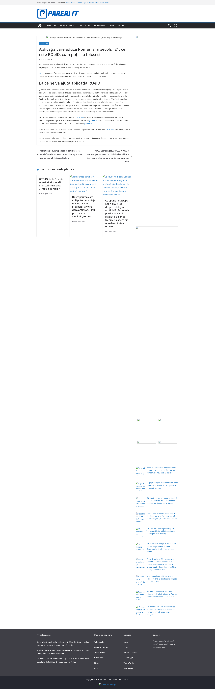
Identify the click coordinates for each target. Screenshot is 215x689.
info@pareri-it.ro (159, 647)
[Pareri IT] (40, 25)
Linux (111, 25)
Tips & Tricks (84, 25)
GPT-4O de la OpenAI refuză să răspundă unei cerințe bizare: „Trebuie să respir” (51, 183)
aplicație (110, 129)
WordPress (99, 25)
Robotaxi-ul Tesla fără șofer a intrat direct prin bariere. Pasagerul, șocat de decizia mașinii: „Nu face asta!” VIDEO (89, 3)
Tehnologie (50, 25)
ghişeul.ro (93, 120)
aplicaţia (80, 117)
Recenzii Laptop (67, 25)
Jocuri (121, 25)
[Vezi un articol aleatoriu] (175, 25)
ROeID (41, 73)
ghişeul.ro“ (88, 123)
